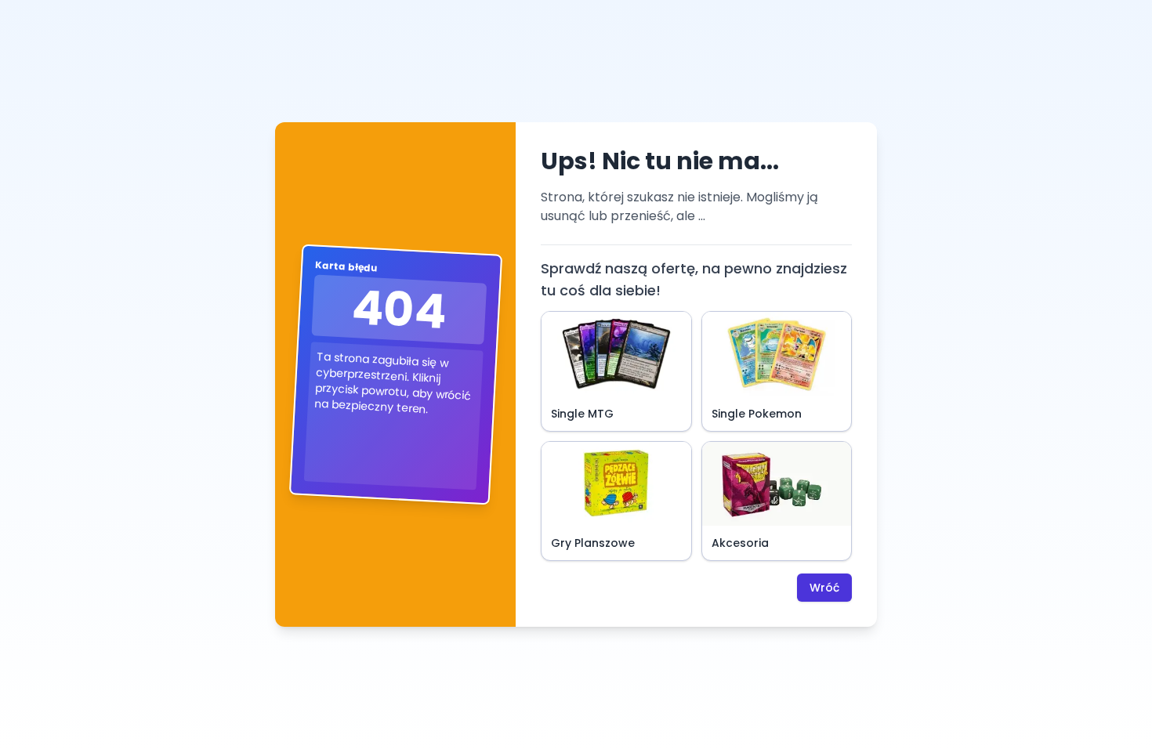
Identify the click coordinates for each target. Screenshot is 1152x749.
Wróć (824, 587)
